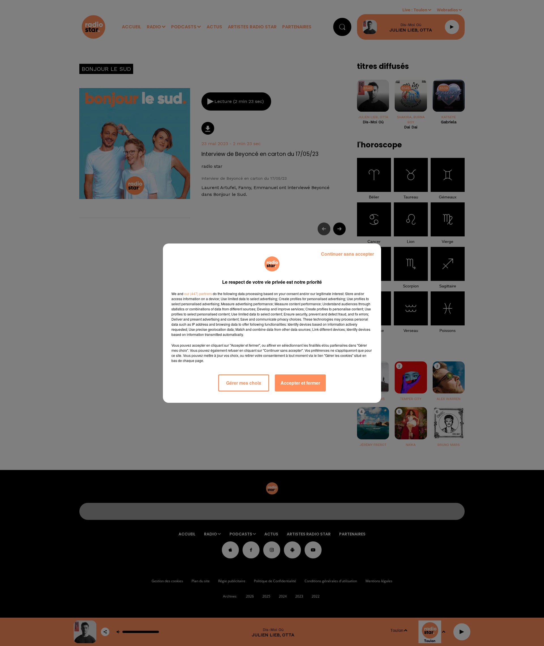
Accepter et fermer (300, 383)
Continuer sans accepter (347, 254)
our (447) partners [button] (198, 293)
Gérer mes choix (243, 383)
